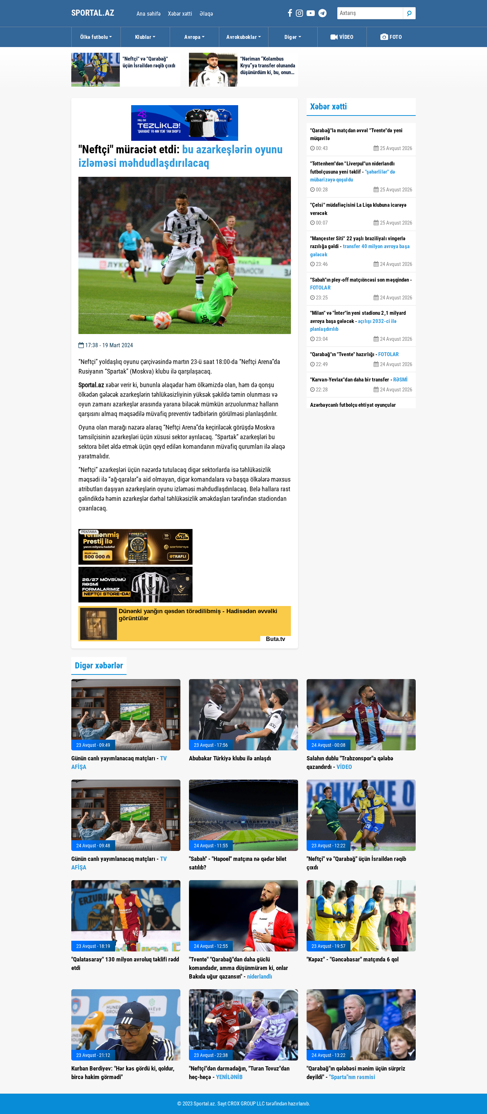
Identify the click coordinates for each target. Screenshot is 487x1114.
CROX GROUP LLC (246, 1103)
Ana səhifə (148, 13)
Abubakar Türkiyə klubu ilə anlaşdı (230, 758)
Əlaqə (206, 13)
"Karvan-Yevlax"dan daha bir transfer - (361, 384)
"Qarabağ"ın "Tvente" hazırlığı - (361, 359)
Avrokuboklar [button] (241, 37)
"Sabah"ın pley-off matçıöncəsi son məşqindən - (361, 289)
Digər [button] (290, 37)
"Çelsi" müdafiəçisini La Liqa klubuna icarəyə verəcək (361, 214)
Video (345, 37)
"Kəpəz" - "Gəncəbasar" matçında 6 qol (353, 959)
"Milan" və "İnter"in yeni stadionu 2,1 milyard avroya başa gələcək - (361, 326)
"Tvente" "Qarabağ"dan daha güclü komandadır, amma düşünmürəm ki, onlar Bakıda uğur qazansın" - (238, 968)
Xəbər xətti (180, 13)
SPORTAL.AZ (93, 13)
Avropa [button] (192, 37)
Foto (395, 37)
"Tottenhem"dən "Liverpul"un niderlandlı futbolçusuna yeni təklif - (361, 176)
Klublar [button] (143, 37)
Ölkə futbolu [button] (94, 37)
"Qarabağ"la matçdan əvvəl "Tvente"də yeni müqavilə (361, 139)
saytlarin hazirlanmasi (107, 521)
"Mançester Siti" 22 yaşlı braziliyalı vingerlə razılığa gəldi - (361, 251)
